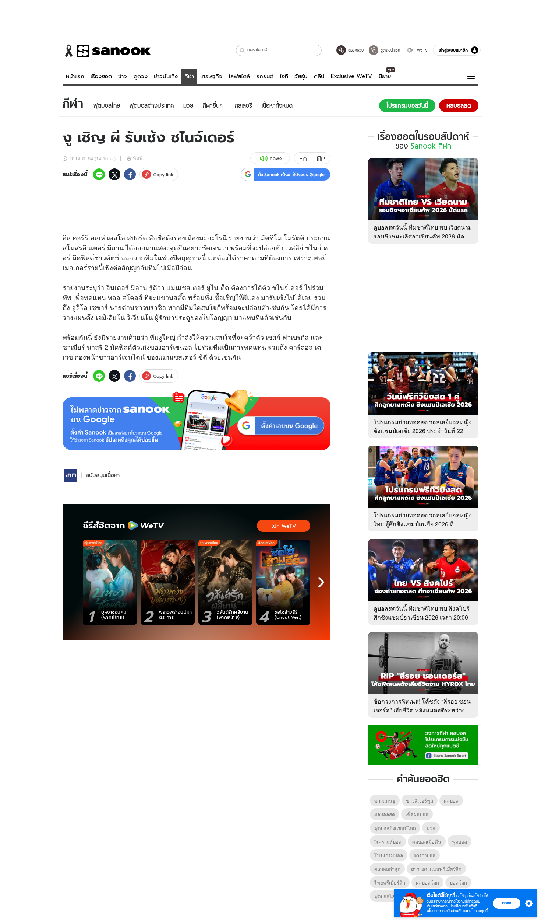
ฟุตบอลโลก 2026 (392, 896)
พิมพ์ (138, 158)
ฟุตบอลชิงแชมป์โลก (395, 827)
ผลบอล (451, 800)
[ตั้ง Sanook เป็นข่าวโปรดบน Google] (196, 420)
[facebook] (130, 174)
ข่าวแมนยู (384, 800)
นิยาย (385, 76)
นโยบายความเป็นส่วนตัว (444, 911)
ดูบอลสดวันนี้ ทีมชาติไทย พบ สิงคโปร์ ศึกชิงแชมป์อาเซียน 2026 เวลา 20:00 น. (422, 617)
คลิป (319, 76)
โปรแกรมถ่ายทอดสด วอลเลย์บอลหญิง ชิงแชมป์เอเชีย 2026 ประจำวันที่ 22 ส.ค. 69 (423, 431)
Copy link (163, 174)
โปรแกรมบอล (388, 855)
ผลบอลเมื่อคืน (426, 841)
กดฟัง (276, 158)
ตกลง (506, 903)
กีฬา (189, 76)
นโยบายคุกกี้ (478, 911)
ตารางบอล (424, 855)
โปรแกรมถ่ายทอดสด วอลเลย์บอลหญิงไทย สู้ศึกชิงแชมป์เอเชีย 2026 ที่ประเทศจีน (423, 524)
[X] (114, 174)
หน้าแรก (75, 76)
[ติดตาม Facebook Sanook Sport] (423, 744)
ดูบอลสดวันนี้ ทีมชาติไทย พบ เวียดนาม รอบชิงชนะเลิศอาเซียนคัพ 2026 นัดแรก (423, 236)
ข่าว (122, 76)
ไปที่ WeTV (283, 526)
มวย (431, 827)
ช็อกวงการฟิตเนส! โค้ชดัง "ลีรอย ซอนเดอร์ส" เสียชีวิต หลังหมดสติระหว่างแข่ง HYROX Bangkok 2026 (422, 710)
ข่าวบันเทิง (166, 76)
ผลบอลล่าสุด (387, 868)
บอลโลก (458, 882)
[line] (99, 174)
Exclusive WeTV (351, 76)
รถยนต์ (265, 76)
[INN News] (70, 475)
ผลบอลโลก (427, 882)
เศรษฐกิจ (211, 76)
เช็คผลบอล (417, 814)
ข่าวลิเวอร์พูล (419, 800)
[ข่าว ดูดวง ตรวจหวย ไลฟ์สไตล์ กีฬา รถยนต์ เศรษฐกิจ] (107, 50)
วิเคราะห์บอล (388, 841)
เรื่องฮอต (101, 76)
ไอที (284, 76)
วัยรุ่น (300, 76)
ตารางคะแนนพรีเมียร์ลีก (436, 868)
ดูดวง (141, 76)
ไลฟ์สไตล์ (239, 76)
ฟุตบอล (459, 841)
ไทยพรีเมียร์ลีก (389, 882)
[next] (321, 582)
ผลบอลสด (384, 814)
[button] (242, 50)
